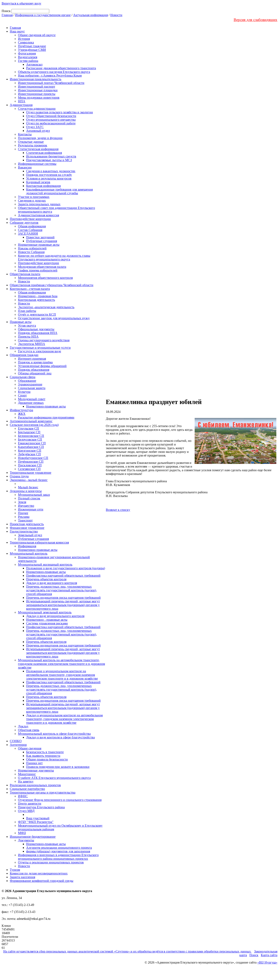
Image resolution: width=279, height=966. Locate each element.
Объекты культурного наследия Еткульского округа (54, 72)
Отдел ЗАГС (35, 127)
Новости (116, 15)
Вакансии (25, 167)
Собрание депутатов (24, 222)
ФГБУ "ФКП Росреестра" (36, 822)
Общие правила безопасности (47, 759)
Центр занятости (29, 803)
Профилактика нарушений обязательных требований (63, 575)
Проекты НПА (28, 336)
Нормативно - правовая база (37, 296)
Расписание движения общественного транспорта (61, 68)
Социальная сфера (22, 377)
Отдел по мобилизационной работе (51, 123)
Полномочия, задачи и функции (40, 138)
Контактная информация (43, 186)
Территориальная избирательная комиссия (39, 542)
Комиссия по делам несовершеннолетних (39, 873)
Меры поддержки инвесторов (38, 97)
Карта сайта (269, 955)
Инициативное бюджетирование (33, 836)
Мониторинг (27, 774)
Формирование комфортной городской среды (41, 880)
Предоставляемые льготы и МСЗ (49, 160)
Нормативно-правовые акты (46, 406)
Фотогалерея (27, 53)
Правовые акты (20, 322)
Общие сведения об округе (37, 35)
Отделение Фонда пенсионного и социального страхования (60, 800)
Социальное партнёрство (27, 789)
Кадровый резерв (38, 182)
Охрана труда (19, 476)
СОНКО (16, 741)
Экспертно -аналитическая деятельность (46, 307)
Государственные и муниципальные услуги (40, 347)
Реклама (23, 516)
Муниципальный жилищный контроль (45, 564)
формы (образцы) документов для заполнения (58, 851)
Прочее (23, 513)
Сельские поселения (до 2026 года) (34, 425)
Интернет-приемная (32, 358)
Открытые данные (31, 141)
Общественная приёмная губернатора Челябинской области (51, 285)
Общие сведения (29, 748)
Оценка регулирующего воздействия (43, 340)
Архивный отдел (38, 130)
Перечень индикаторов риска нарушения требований (63, 597)
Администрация (21, 105)
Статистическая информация (38, 149)
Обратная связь (28, 730)
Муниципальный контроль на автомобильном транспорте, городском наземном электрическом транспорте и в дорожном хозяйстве (61, 663)
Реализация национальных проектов (35, 785)
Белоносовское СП (31, 436)
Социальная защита (31, 388)
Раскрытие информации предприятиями (46, 417)
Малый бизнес (28, 487)
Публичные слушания (41, 241)
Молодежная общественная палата (42, 266)
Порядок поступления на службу (49, 174)
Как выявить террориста (43, 755)
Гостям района (28, 61)
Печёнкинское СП (31, 461)
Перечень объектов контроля (46, 579)
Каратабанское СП (31, 447)
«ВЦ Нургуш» (267, 962)
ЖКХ (22, 413)
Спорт (22, 395)
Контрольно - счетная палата (30, 288)
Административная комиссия (38, 215)
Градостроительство (24, 531)
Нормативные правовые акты (38, 244)
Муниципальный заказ (34, 494)
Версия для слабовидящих (255, 20)
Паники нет (34, 763)
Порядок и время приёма (35, 362)
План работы (27, 311)
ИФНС (23, 796)
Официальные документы (36, 329)
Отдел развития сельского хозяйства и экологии (59, 112)
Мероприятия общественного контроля (45, 277)
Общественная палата (25, 274)
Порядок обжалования (33, 369)
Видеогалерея (27, 57)
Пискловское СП (30, 465)
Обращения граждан (24, 355)
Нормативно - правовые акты (46, 619)
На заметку (25, 781)
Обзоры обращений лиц (34, 373)
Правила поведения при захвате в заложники (57, 766)
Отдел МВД (26, 811)
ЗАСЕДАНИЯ (28, 233)
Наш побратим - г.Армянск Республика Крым (50, 75)
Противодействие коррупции (30, 219)
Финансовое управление (27, 527)
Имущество (26, 505)
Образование (27, 380)
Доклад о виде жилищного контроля (51, 583)
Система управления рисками (47, 623)
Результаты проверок (32, 145)
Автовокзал (34, 64)
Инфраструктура (21, 410)
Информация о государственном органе (43, 15)
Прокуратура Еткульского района (41, 807)
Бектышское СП (29, 432)
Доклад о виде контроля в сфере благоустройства (60, 737)
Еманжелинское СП (32, 443)
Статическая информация (44, 152)
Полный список (29, 498)
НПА (21, 101)
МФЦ (22, 833)
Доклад (23, 726)
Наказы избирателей (32, 248)
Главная (7, 15)
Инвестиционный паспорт (36, 86)
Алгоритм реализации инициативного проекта (59, 847)
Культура (24, 391)
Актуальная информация (90, 15)
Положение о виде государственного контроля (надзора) (65, 568)
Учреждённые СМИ (32, 49)
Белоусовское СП (30, 439)
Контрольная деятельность (36, 300)
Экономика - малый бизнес (29, 480)
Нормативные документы (36, 770)
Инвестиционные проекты (36, 94)
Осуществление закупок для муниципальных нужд (53, 318)
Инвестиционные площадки (38, 90)
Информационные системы (37, 163)
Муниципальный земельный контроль (44, 612)
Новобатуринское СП (33, 458)
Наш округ (17, 31)
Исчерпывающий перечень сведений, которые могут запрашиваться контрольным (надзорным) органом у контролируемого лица (63, 605)
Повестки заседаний (40, 237)
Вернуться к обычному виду (21, 3)
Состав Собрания (30, 230)
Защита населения (22, 877)
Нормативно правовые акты (37, 550)
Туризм (15, 869)
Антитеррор (18, 744)
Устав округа (27, 325)
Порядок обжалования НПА (37, 333)
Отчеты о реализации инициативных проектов (51, 862)
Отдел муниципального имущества (51, 119)
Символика (26, 42)
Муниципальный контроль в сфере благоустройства (54, 733)
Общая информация (32, 226)
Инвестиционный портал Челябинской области (51, 83)
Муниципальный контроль (28, 553)
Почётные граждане (32, 46)
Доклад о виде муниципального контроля (55, 616)
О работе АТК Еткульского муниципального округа (54, 778)
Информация (27, 546)
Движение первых (31, 402)
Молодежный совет (31, 399)
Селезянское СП (29, 469)
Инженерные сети (30, 509)
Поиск (253, 955)
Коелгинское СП (29, 450)
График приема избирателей (37, 270)
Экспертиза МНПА (31, 344)
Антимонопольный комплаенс (31, 421)
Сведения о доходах (32, 200)
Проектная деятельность (27, 524)
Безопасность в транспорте (45, 752)
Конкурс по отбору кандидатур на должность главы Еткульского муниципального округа (54, 257)
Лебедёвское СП (29, 454)
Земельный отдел (30, 535)
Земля (22, 502)
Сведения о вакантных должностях (50, 171)
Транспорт (25, 520)
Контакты (25, 134)
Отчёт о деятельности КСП (37, 314)
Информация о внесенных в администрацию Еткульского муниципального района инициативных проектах (58, 856)
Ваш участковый (37, 818)
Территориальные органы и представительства (42, 792)
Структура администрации (37, 108)
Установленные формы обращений (42, 366)
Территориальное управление (30, 472)
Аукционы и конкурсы (26, 491)
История (24, 38)
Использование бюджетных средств (51, 156)
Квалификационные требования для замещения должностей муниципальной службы (59, 191)
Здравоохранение (30, 384)
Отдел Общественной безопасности (51, 116)
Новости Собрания (31, 252)
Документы (26, 840)
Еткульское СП (28, 428)
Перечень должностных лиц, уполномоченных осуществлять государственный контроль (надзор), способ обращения (61, 590)
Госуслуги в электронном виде (39, 351)
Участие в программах (33, 197)
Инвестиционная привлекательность (35, 79)
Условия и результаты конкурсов (48, 178)
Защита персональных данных (39, 204)
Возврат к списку (118, 509)
